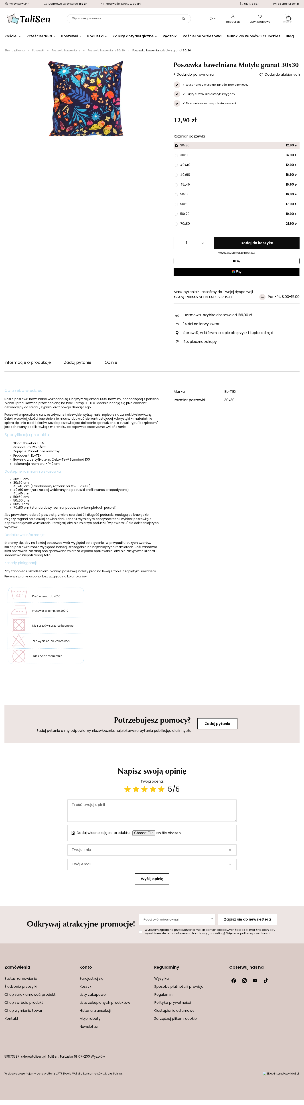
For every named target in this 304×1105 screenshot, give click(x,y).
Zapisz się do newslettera (247, 919)
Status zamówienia (20, 979)
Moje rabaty (90, 1019)
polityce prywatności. (255, 933)
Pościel (10, 36)
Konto (85, 968)
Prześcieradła (39, 36)
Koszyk (85, 987)
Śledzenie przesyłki (20, 987)
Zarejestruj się (91, 979)
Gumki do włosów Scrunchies (253, 36)
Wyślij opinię (152, 879)
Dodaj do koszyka (257, 243)
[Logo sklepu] (28, 19)
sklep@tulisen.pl (33, 1056)
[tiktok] (265, 980)
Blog (290, 36)
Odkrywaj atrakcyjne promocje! (81, 923)
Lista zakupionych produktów (104, 1003)
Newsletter (89, 1027)
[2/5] (136, 790)
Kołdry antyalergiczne (133, 36)
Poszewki (69, 36)
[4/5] (153, 790)
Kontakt (11, 1019)
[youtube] (255, 980)
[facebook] (233, 980)
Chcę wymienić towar (23, 1011)
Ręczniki (170, 36)
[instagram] (244, 980)
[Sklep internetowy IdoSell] (281, 1074)
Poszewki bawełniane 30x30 (106, 50)
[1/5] (127, 790)
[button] (39, 970)
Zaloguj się (232, 22)
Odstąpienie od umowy (174, 1011)
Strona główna (14, 50)
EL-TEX (230, 392)
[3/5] (144, 790)
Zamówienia (17, 968)
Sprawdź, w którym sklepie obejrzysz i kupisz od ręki (228, 333)
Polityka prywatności (172, 1003)
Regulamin (163, 995)
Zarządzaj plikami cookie (175, 1019)
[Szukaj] (183, 18)
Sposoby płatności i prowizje (178, 987)
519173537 (11, 1056)
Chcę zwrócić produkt (23, 1003)
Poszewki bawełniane (66, 50)
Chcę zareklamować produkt (30, 995)
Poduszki (95, 36)
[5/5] (161, 790)
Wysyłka (161, 979)
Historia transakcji (95, 1011)
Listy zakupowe (260, 22)
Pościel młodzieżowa (202, 36)
